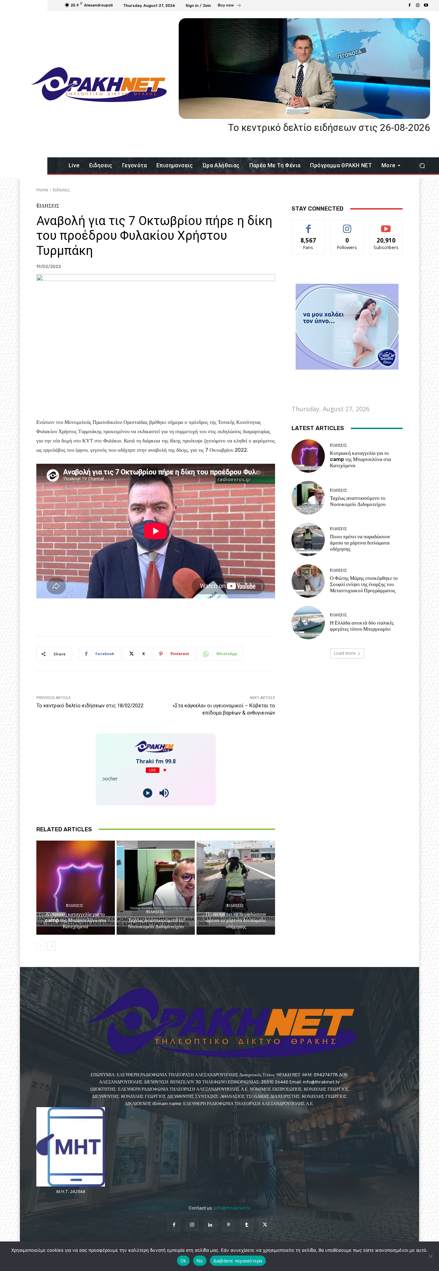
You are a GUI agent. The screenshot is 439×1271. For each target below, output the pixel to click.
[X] (265, 1225)
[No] (430, 1256)
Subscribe (386, 225)
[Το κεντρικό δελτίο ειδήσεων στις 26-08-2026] (304, 68)
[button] (422, 166)
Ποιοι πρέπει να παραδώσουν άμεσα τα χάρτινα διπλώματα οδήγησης (236, 920)
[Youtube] (426, 5)
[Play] (147, 793)
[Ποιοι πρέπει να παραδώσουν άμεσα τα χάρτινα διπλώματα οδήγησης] (236, 888)
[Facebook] (409, 5)
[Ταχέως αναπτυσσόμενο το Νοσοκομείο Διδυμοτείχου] (156, 888)
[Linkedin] (210, 1225)
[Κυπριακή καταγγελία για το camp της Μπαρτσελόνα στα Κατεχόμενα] (75, 888)
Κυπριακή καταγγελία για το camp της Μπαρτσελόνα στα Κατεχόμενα (75, 920)
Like (308, 225)
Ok (183, 1260)
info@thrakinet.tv (232, 1208)
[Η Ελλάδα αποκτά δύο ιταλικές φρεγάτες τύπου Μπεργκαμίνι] (308, 622)
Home (42, 190)
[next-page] (51, 946)
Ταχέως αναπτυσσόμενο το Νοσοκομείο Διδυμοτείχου (155, 923)
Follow (347, 225)
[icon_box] (229, 6)
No (200, 1260)
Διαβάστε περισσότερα (237, 1260)
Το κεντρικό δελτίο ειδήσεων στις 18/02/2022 (89, 705)
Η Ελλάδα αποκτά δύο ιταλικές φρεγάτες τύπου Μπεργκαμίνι (362, 626)
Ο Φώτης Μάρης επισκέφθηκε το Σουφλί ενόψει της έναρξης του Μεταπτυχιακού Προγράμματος (364, 584)
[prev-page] (40, 946)
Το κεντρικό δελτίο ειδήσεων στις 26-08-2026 (329, 127)
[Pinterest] (228, 1225)
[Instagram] (418, 5)
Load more (345, 653)
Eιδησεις (61, 190)
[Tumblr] (246, 1225)
